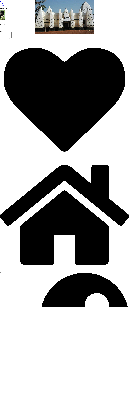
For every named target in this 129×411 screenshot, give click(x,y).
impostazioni (20, 408)
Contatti (2, 6)
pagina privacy (22, 38)
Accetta (1, 410)
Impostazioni (5, 410)
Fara (6, 406)
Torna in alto (12, 406)
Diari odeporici (3, 4)
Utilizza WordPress (2, 406)
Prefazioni (2, 3)
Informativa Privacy (2, 405)
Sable (1, 1)
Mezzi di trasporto (3, 5)
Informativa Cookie (7, 405)
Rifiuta (3, 410)
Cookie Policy (2, 404)
